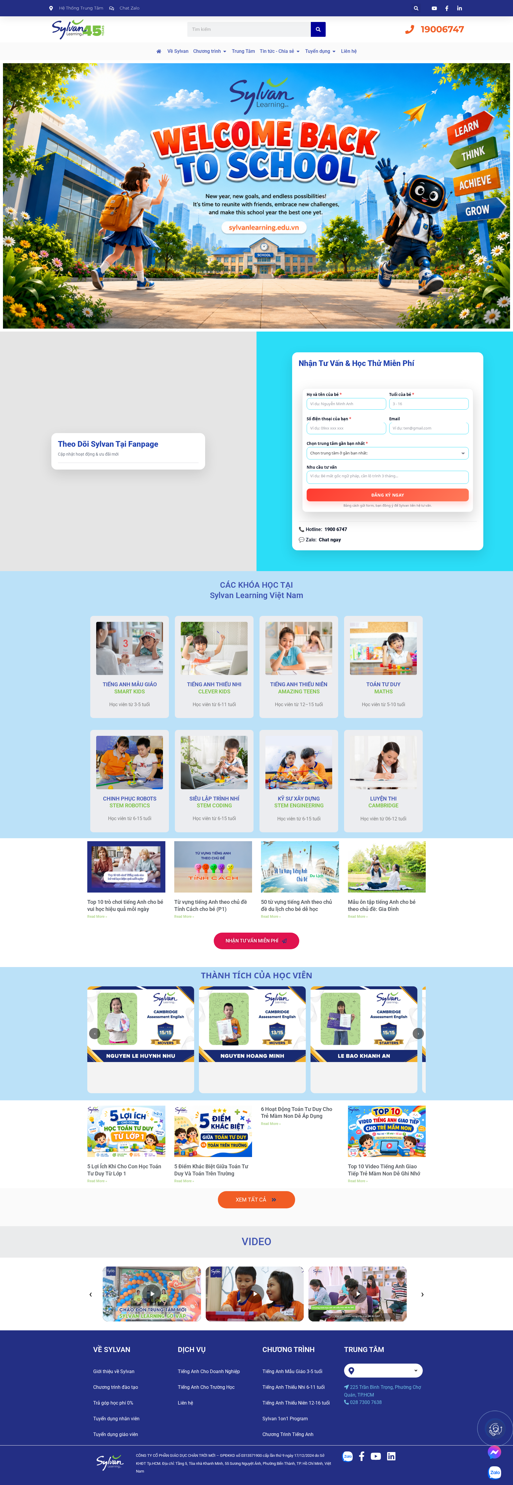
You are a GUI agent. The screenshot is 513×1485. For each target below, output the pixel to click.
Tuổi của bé (401, 395)
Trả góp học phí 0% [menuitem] (113, 1403)
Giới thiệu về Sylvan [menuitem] (113, 1371)
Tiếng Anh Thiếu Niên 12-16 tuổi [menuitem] (296, 1403)
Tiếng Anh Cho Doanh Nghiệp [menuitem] (209, 1371)
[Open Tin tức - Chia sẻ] (298, 51)
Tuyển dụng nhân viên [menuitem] (116, 1418)
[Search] (318, 29)
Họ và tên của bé (324, 395)
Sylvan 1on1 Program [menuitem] (285, 1418)
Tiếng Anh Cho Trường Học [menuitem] (206, 1387)
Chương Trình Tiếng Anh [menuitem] (288, 1434)
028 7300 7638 (366, 1402)
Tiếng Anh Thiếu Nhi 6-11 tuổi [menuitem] (293, 1387)
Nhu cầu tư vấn (322, 467)
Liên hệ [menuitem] (185, 1403)
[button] (416, 8)
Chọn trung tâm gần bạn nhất (337, 444)
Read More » (97, 917)
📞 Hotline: (323, 529)
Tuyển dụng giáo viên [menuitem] (115, 1434)
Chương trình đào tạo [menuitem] (115, 1387)
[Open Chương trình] (224, 51)
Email (394, 419)
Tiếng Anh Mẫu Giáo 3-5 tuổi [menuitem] (292, 1371)
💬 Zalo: (320, 540)
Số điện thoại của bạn (329, 419)
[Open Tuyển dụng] (334, 51)
